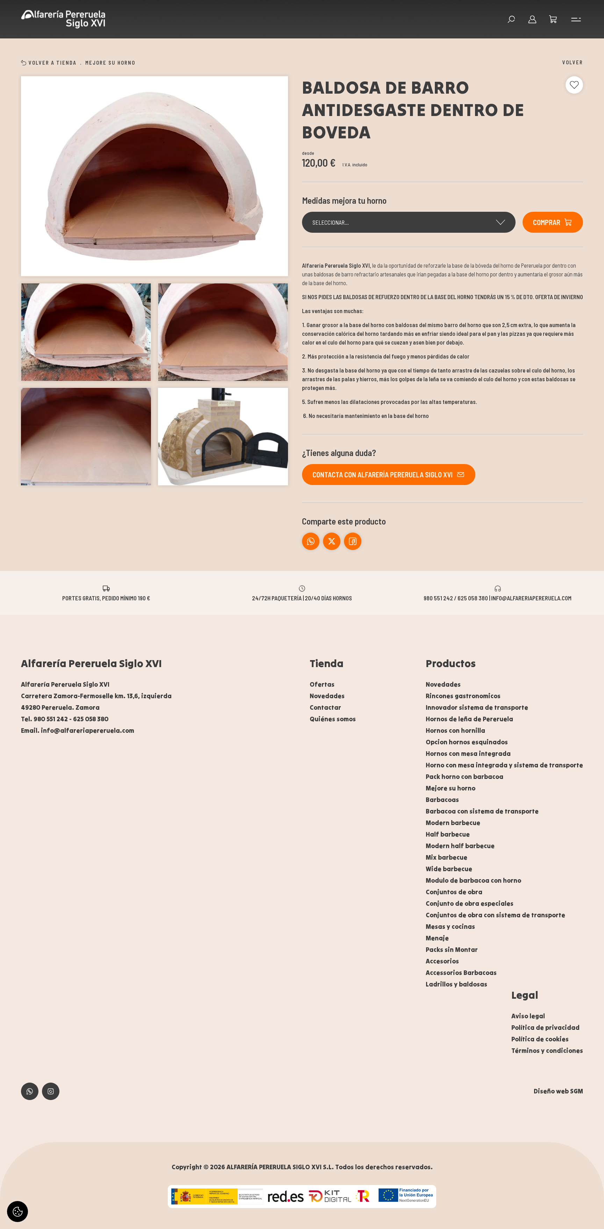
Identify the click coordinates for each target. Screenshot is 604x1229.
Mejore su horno (110, 62)
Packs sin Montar (452, 950)
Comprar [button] (546, 222)
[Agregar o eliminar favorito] (574, 85)
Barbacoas (442, 800)
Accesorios (442, 961)
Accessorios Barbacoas (461, 973)
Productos (451, 663)
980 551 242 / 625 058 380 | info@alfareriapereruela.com (497, 597)
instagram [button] (50, 1091)
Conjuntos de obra (454, 892)
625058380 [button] (29, 1091)
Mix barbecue (446, 857)
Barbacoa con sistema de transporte (482, 811)
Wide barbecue (449, 869)
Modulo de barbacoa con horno (473, 880)
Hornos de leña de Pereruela (469, 719)
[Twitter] (352, 541)
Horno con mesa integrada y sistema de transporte (504, 765)
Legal (524, 995)
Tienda (327, 663)
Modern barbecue (453, 823)
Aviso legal (528, 1016)
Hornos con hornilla (455, 730)
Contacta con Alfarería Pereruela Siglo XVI (382, 474)
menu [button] (574, 19)
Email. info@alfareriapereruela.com (77, 730)
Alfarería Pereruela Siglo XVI (91, 663)
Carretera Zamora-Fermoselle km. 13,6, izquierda (96, 696)
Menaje (437, 938)
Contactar (325, 707)
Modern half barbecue (460, 846)
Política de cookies (540, 1039)
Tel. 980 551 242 (44, 719)
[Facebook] (331, 541)
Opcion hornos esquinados (467, 742)
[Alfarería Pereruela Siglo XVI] (63, 19)
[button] (553, 19)
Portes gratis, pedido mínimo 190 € (106, 597)
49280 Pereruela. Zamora (60, 707)
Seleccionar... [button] (330, 222)
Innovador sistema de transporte (477, 707)
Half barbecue (448, 834)
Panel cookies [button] (17, 1211)
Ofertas (322, 684)
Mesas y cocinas (450, 927)
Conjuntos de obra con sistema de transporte (495, 915)
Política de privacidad (545, 1028)
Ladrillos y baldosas (456, 984)
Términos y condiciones (547, 1051)
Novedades (327, 696)
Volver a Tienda (53, 62)
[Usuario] (532, 19)
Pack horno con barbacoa (464, 777)
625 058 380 (90, 719)
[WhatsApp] (310, 541)
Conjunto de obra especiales (469, 903)
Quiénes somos (333, 719)
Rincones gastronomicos (463, 696)
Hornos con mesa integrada (468, 754)
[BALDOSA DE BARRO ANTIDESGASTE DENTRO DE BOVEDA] (154, 176)
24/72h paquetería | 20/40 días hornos (302, 597)
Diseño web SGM (558, 1091)
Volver (572, 62)
